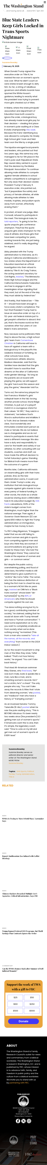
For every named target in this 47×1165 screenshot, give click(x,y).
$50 (32, 997)
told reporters (11, 221)
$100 (15, 1004)
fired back (27, 670)
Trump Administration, (25, 774)
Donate (23, 1021)
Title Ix (11, 777)
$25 (15, 997)
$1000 (32, 1010)
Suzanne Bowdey (9, 62)
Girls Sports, (22, 771)
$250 (32, 1004)
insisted (19, 276)
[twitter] (18, 50)
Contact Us (28, 1116)
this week (30, 129)
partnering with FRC (19, 1082)
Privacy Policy (19, 1116)
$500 (15, 1010)
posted (36, 692)
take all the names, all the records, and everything (21, 638)
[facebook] (7, 50)
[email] (29, 50)
